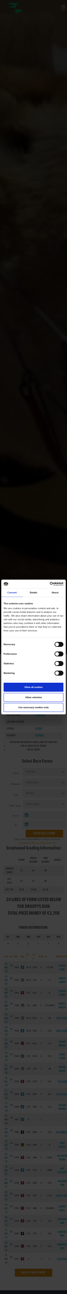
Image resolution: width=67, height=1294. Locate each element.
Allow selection (33, 697)
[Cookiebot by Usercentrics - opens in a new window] (49, 584)
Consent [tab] (12, 592)
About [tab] (55, 592)
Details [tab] (33, 592)
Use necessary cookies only (33, 707)
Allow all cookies (33, 687)
